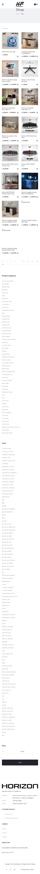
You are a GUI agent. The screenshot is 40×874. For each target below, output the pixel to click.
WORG (4, 732)
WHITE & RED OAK (8, 729)
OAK (3, 651)
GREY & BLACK (7, 629)
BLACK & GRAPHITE (8, 530)
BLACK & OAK (6, 542)
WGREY (4, 702)
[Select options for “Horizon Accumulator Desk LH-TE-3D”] (17, 140)
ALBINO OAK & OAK (8, 460)
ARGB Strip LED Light (8, 51)
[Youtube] (14, 869)
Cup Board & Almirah (8, 310)
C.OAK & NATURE (7, 587)
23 (32, 261)
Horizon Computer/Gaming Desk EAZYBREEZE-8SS (9, 221)
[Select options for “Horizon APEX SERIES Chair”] (36, 168)
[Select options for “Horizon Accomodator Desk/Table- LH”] (36, 112)
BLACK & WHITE (7, 563)
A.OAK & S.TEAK (7, 451)
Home (17, 14)
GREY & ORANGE (7, 639)
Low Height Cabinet (7, 363)
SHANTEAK (5, 681)
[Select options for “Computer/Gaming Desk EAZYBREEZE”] (36, 56)
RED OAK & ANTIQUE (9, 672)
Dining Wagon (6, 316)
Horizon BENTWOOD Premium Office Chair (8, 193)
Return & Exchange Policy (12, 818)
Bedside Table (6, 287)
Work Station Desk (7, 433)
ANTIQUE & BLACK (8, 469)
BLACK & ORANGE (8, 548)
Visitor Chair (5, 421)
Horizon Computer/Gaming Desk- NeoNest (9, 80)
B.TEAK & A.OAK (7, 485)
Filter (20, 762)
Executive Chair (6, 345)
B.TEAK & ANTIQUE (8, 488)
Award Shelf (5, 284)
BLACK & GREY (7, 536)
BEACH (4, 506)
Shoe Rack (5, 386)
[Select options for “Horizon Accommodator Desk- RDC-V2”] (17, 112)
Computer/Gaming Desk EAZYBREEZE (28, 52)
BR (3, 572)
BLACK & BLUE (7, 524)
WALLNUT (5, 693)
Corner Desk (5, 304)
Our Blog (4, 836)
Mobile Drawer (6, 366)
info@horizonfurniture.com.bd (20, 803)
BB (3, 500)
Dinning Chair (6, 319)
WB (3, 696)
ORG (3, 660)
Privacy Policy (9, 814)
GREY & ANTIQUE (7, 626)
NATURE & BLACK (8, 645)
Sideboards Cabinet (7, 392)
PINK (3, 663)
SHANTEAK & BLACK (9, 684)
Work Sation (5, 430)
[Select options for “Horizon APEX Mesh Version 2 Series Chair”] (17, 168)
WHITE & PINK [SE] (8, 726)
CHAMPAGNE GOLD (8, 593)
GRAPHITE (5, 611)
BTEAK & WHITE (7, 578)
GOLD (4, 608)
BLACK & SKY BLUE (8, 560)
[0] (37, 4)
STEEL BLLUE (6, 690)
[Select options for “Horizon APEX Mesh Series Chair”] (36, 140)
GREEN (4, 620)
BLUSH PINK (6, 569)
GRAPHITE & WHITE (8, 617)
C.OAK (4, 584)
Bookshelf (4, 290)
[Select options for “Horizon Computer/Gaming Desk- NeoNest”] (17, 84)
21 (23, 261)
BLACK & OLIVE (7, 545)
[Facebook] (6, 869)
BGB (3, 518)
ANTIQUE (5, 463)
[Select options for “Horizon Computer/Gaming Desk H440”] (36, 224)
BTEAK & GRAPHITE (8, 575)
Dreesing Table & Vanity (9, 339)
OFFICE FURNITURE (8, 371)
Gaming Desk (5, 354)
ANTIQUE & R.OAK (8, 479)
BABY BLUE (6, 497)
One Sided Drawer (7, 374)
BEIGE (4, 515)
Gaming (4, 351)
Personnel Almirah (7, 380)
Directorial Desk (6, 330)
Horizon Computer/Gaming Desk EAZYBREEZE (29, 193)
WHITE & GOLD (7, 714)
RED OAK (5, 669)
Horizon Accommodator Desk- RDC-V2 (8, 108)
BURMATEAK (6, 581)
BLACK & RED (6, 557)
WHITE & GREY (7, 720)
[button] (17, 56)
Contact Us (4, 832)
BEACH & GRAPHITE (8, 509)
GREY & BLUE (6, 632)
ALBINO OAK (6, 457)
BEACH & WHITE (7, 512)
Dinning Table (6, 325)
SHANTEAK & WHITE (9, 687)
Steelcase (4, 403)
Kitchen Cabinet (6, 360)
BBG (3, 503)
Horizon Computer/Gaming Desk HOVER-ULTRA (9, 249)
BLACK (4, 521)
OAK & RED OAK (7, 654)
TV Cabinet (5, 418)
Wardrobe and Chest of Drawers (11, 427)
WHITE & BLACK (7, 708)
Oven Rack (5, 377)
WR (3, 735)
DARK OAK (5, 605)
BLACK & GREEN (7, 533)
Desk (3, 313)
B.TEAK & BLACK (7, 491)
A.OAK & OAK (6, 448)
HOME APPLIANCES (8, 357)
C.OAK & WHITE (7, 590)
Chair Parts (5, 298)
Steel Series (5, 401)
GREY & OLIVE (7, 636)
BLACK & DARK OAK (8, 527)
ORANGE (5, 657)
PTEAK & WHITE (7, 666)
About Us (4, 829)
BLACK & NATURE (8, 539)
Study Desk (5, 409)
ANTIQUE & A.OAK (8, 466)
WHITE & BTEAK (7, 711)
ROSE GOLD (6, 678)
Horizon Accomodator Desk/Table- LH (27, 108)
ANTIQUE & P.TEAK (8, 476)
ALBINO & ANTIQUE (8, 454)
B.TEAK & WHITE (7, 494)
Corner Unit (5, 307)
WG (3, 699)
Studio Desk (5, 406)
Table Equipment (6, 412)
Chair (3, 295)
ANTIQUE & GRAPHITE (9, 473)
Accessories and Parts (8, 281)
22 (28, 261)
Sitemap (33, 864)
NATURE (4, 642)
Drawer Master (6, 336)
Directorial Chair (6, 328)
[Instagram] (10, 869)
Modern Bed (5, 368)
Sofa (3, 395)
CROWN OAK (6, 602)
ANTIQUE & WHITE (8, 482)
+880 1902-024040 (17, 800)
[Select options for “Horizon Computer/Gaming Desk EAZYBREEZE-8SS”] (17, 224)
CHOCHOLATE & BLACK (9, 596)
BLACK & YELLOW (8, 566)
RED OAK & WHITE (8, 675)
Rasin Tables (5, 383)
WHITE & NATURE (8, 723)
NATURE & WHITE (8, 648)
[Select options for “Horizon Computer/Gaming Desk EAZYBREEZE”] (36, 196)
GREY (4, 623)
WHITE (4, 705)
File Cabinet (5, 348)
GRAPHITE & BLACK (8, 614)
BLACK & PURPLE (7, 554)
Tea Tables (5, 415)
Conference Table (7, 301)
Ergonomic (5, 342)
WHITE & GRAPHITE (8, 717)
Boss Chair (5, 292)
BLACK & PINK (7, 551)
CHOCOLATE (6, 599)
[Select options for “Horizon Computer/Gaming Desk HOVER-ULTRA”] (17, 253)
